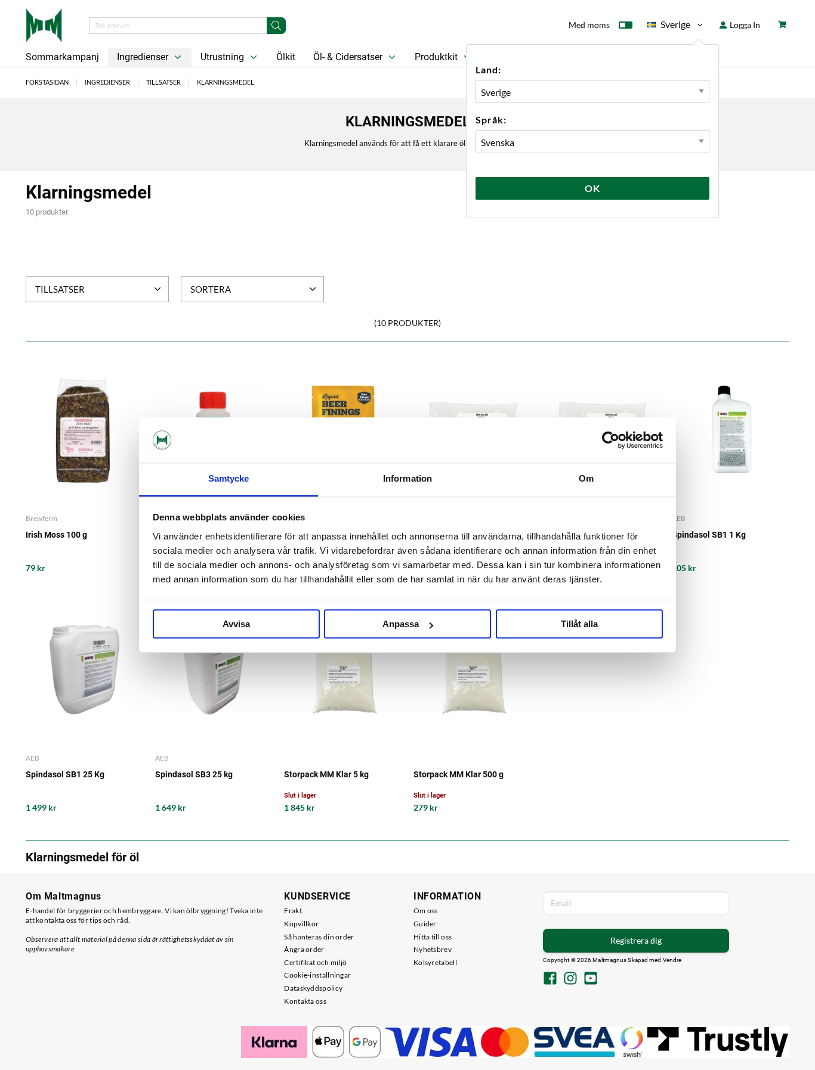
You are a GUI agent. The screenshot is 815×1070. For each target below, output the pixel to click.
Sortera (210, 289)
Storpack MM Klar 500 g (458, 774)
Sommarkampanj (62, 57)
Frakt (293, 910)
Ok (592, 188)
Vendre (672, 960)
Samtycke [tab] (228, 479)
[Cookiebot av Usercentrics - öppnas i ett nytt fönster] (610, 440)
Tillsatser (163, 82)
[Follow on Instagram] (570, 979)
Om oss (425, 910)
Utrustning (223, 57)
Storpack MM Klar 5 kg (326, 774)
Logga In (744, 25)
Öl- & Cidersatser (349, 57)
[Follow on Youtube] (591, 979)
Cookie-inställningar (317, 974)
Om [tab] (586, 479)
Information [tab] (407, 479)
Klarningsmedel (225, 82)
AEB (679, 518)
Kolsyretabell (435, 962)
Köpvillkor (301, 923)
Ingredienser (144, 57)
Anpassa (400, 624)
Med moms (589, 25)
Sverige (668, 26)
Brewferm (41, 518)
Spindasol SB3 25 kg (194, 774)
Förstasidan (47, 82)
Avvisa (236, 624)
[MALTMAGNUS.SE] (44, 24)
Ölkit (285, 57)
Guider (425, 923)
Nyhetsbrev (432, 949)
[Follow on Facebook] (550, 979)
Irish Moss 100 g (56, 534)
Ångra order (304, 949)
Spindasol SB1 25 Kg (65, 774)
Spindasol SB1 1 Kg (709, 534)
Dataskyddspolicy (313, 988)
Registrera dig (636, 940)
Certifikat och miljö (315, 962)
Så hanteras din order (319, 936)
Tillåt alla (579, 624)
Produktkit (437, 57)
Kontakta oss (305, 1001)
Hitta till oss (432, 936)
